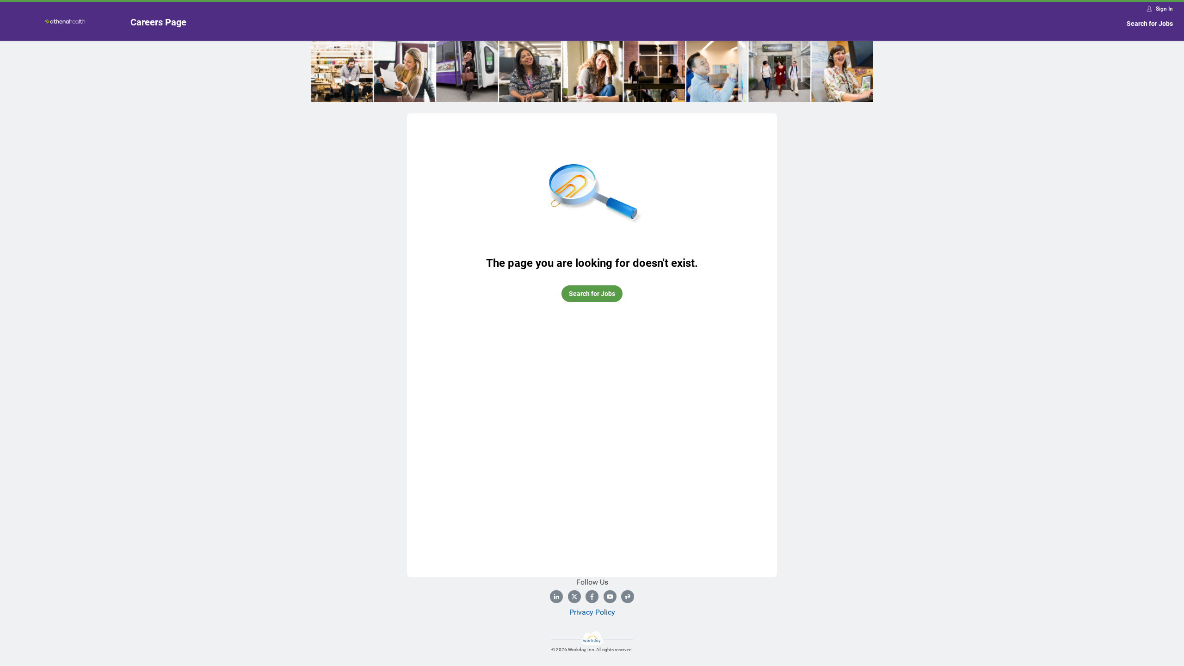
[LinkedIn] (556, 596)
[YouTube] (610, 596)
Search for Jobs (1150, 23)
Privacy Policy (592, 612)
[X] (574, 596)
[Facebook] (592, 596)
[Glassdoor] (627, 596)
